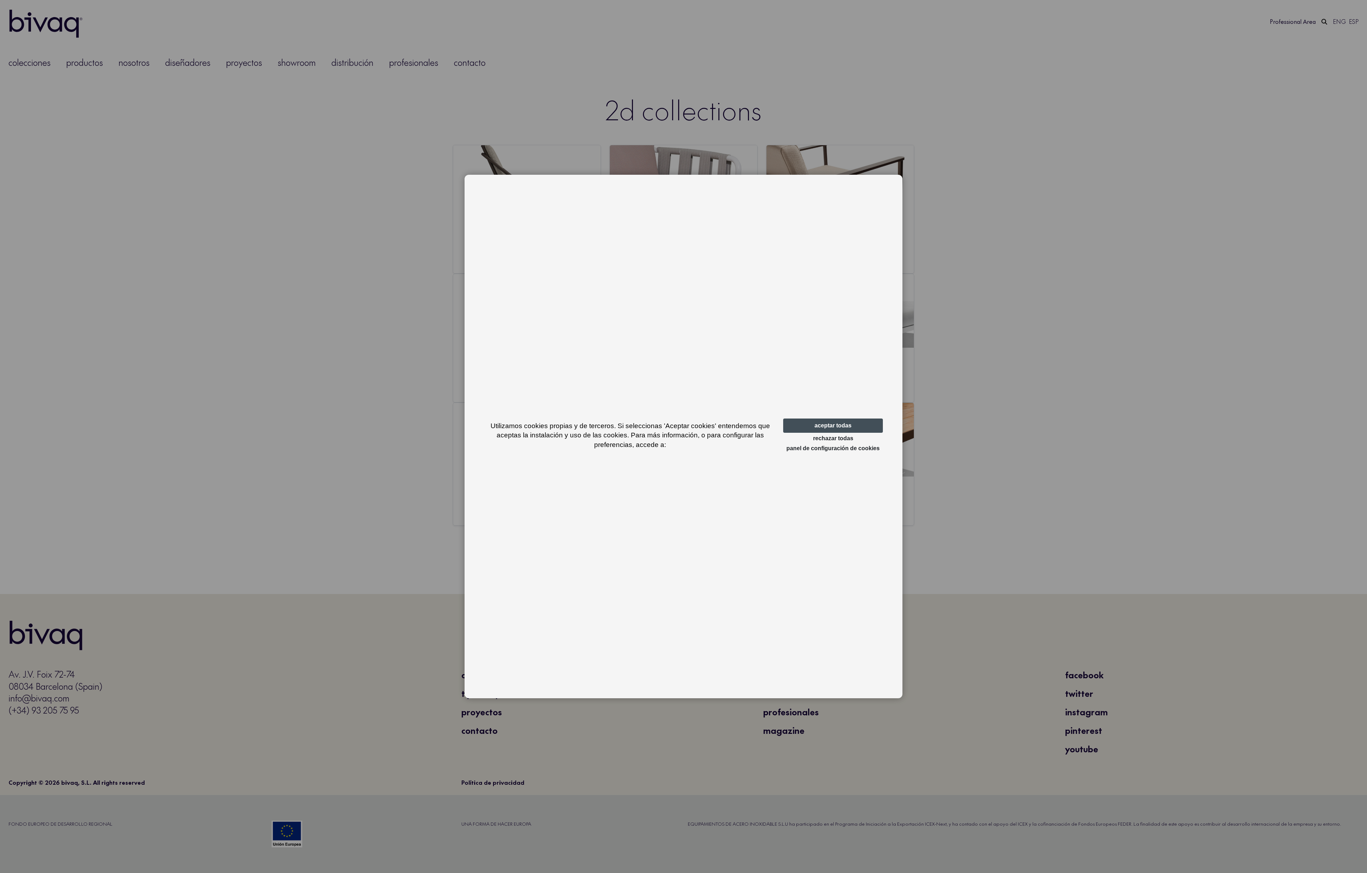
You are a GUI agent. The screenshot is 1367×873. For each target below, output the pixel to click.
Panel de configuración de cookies (833, 448)
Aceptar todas (833, 425)
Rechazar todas (833, 438)
